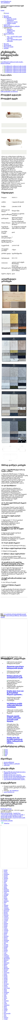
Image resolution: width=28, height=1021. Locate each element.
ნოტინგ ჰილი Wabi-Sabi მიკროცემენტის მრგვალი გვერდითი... (15, 692)
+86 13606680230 (13, 790)
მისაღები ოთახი (11, 19)
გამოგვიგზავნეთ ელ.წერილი (9, 91)
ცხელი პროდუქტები (6, 813)
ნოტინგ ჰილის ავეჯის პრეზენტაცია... (14, 778)
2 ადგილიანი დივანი (7, 814)
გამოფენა (10, 32)
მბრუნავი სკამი (16, 816)
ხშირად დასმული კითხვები (12, 26)
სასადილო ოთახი (12, 21)
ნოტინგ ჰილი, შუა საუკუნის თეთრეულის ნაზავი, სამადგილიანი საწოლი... (15, 740)
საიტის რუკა (16, 813)
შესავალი (10, 29)
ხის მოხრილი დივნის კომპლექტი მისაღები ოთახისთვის (14, 705)
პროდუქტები (7, 17)
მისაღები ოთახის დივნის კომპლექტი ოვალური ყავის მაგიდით (14, 718)
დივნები (6, 48)
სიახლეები (7, 24)
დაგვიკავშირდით (9, 33)
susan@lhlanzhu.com (9, 792)
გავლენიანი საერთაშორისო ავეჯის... (14, 779)
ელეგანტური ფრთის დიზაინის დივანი (15, 614)
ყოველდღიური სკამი (18, 817)
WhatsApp (6, 823)
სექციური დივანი (18, 814)
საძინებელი (10, 20)
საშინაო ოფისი (11, 23)
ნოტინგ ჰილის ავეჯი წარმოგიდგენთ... (15, 776)
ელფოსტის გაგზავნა (7, 820)
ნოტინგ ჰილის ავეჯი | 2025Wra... (13, 775)
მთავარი (6, 16)
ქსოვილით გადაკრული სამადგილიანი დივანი (15, 667)
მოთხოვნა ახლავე (6, 808)
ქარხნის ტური (11, 30)
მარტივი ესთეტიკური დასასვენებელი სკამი (14, 676)
